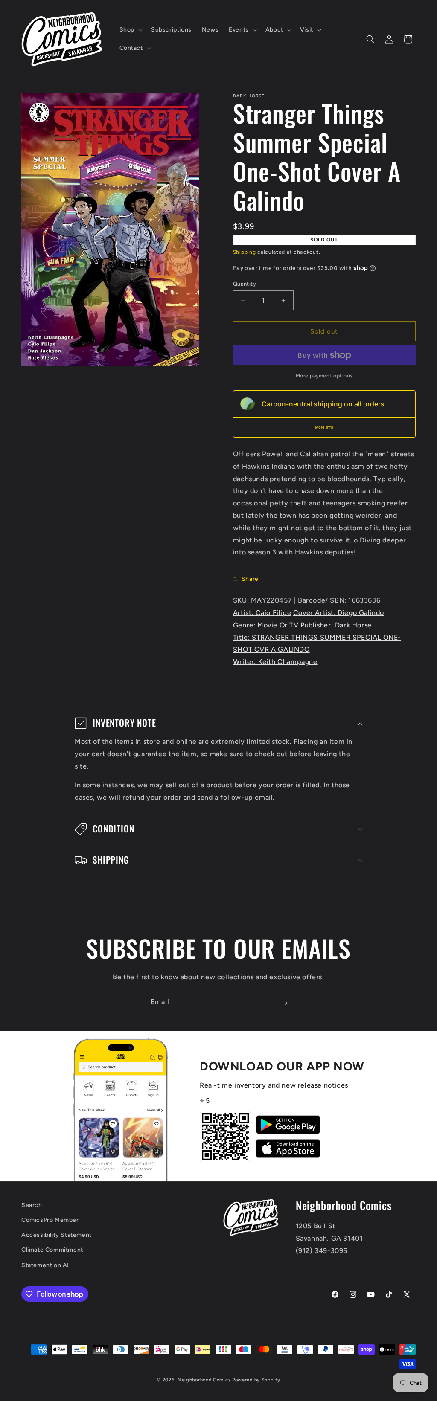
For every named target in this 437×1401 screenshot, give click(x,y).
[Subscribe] (284, 1003)
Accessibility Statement (56, 1235)
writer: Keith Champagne (275, 662)
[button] (130, 30)
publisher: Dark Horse (336, 625)
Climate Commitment (52, 1249)
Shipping (244, 252)
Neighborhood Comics (204, 1380)
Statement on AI (45, 1265)
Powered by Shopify (256, 1380)
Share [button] (250, 579)
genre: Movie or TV (266, 625)
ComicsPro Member (50, 1220)
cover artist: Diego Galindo (338, 613)
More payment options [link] (324, 376)
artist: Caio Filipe (262, 613)
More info (324, 427)
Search (31, 1205)
